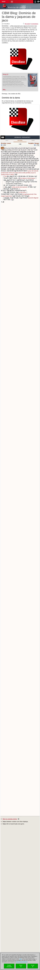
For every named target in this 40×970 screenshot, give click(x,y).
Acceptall (32, 966)
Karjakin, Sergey (33, 143)
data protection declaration (22, 961)
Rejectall (21, 966)
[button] (12, 1)
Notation (20, 140)
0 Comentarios (34, 23)
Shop (3, 1)
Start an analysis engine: (10, 819)
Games (33, 140)
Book (7, 140)
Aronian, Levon (6, 143)
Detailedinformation (9, 966)
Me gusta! (27, 23)
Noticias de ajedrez (17, 7)
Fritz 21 (5, 74)
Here (21, 959)
